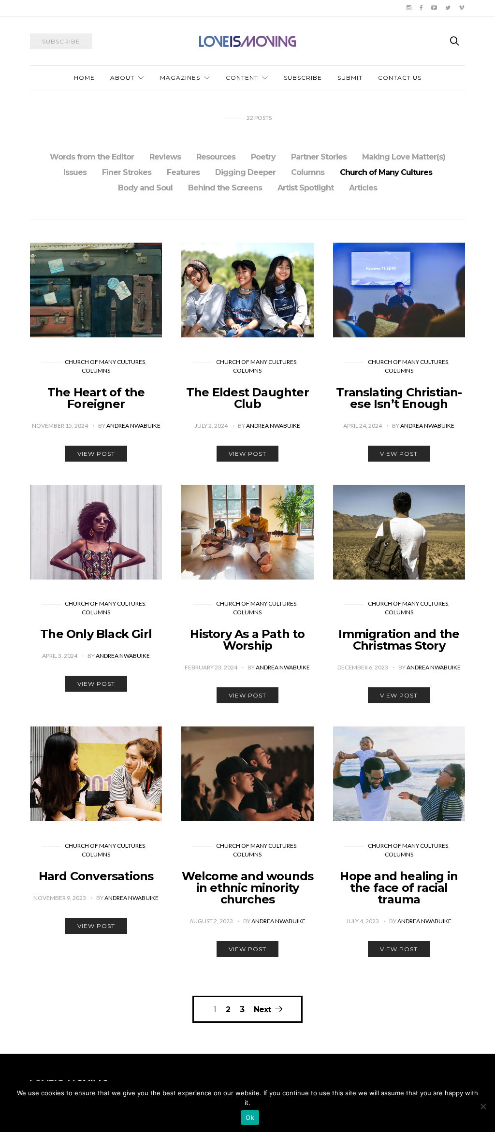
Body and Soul (145, 187)
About (122, 77)
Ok (250, 1117)
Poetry (263, 156)
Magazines (180, 77)
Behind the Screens (225, 187)
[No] (483, 1106)
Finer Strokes (126, 172)
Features (183, 172)
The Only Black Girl (96, 634)
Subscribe (303, 77)
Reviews (165, 156)
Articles (363, 187)
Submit (350, 77)
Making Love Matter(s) (403, 156)
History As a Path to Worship (247, 640)
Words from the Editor (92, 156)
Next (262, 1009)
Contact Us (400, 77)
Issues (75, 172)
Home (84, 77)
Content (242, 77)
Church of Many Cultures (386, 172)
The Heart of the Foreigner (96, 398)
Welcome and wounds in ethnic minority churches (248, 887)
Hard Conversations (96, 876)
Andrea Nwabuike (133, 425)
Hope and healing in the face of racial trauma (399, 887)
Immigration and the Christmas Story (398, 640)
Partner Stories (319, 156)
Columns (307, 172)
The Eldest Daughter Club (247, 398)
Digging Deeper (245, 172)
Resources (215, 156)
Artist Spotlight (305, 187)
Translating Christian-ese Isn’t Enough (399, 398)
